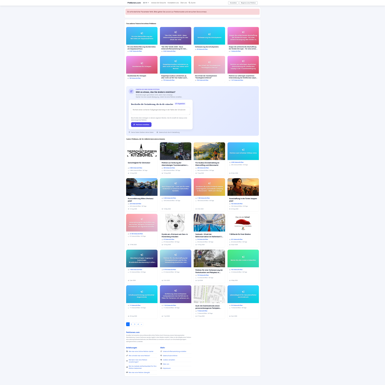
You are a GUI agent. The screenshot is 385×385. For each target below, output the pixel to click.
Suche (193, 3)
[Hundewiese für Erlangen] (142, 68)
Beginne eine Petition (248, 3)
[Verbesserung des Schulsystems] (209, 39)
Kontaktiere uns (173, 3)
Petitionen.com (134, 3)
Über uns (183, 3)
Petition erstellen (142, 125)
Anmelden (233, 3)
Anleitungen (131, 347)
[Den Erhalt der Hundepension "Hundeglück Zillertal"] (209, 69)
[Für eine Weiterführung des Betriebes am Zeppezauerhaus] (142, 40)
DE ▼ (147, 3)
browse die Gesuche (158, 3)
